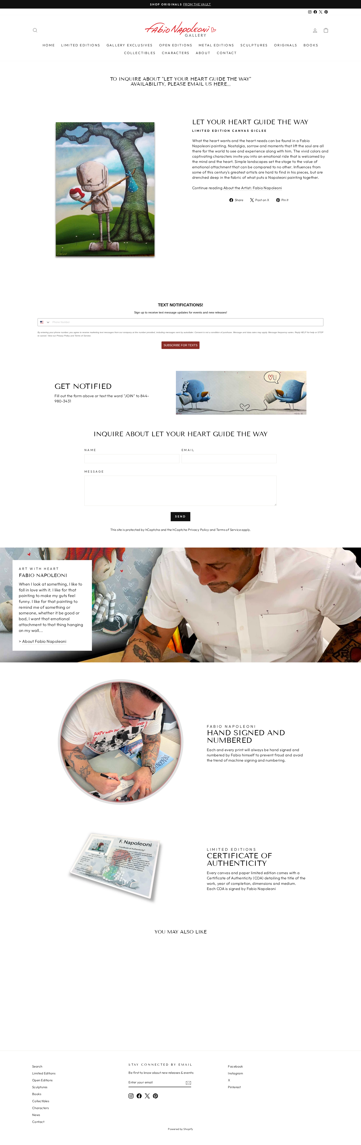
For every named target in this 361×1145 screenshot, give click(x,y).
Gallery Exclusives (130, 45)
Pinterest (234, 1087)
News (36, 1115)
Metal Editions (216, 45)
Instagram (235, 1073)
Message (94, 471)
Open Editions (176, 45)
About (203, 53)
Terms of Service (228, 530)
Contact (227, 53)
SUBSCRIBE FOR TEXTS (180, 345)
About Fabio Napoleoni (44, 641)
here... (222, 84)
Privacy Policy (198, 530)
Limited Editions (80, 45)
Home (49, 45)
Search (37, 1066)
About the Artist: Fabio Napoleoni (252, 187)
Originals (285, 45)
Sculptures (254, 45)
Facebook (235, 1066)
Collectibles (140, 53)
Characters (175, 53)
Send (180, 516)
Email (188, 450)
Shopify (188, 1129)
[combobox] (44, 322)
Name (90, 450)
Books (311, 45)
